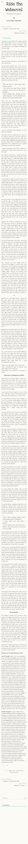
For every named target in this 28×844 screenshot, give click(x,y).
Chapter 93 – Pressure (20, 33)
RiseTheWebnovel (14, 772)
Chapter (10, 770)
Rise (14, 770)
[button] (6, 38)
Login (24, 798)
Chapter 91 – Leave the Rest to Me (10, 28)
